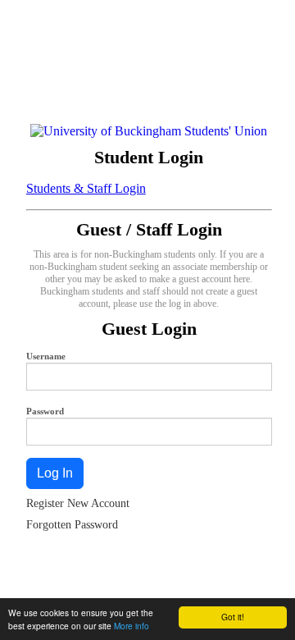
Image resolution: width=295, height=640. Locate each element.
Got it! (232, 616)
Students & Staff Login (86, 188)
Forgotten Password (72, 525)
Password (45, 411)
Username (46, 356)
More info (131, 625)
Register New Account (77, 503)
